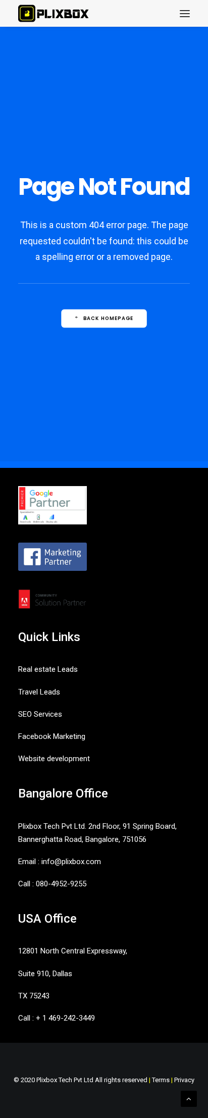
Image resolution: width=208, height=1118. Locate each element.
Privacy (184, 1080)
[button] (185, 13)
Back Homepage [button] (108, 318)
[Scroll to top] (189, 1098)
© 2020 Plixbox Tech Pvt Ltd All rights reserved (80, 1080)
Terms (161, 1080)
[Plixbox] (53, 13)
